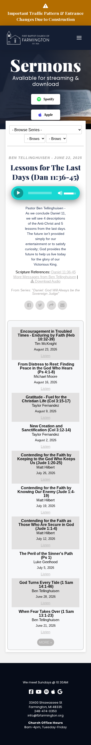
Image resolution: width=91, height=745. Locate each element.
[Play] (18, 193)
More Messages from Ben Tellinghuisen (44, 277)
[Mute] (60, 193)
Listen (45, 356)
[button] (79, 38)
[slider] (40, 193)
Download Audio (47, 281)
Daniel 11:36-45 (63, 272)
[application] (45, 195)
